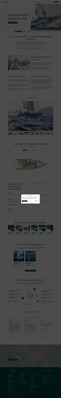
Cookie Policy (28, 202)
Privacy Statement (32, 202)
